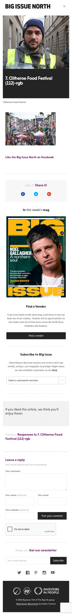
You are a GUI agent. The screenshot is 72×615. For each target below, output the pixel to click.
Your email (43, 495)
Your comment (12, 471)
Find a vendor (36, 335)
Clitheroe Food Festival (14, 102)
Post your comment (52, 515)
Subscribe (58, 560)
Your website (17, 510)
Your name (16, 495)
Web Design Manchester (27, 604)
